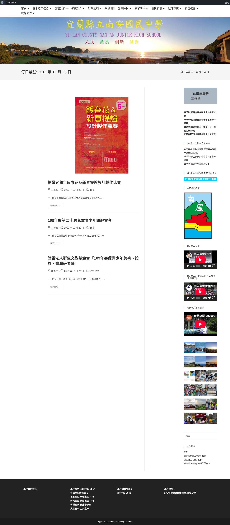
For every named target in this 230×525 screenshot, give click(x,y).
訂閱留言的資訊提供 (193, 459)
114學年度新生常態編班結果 (197, 164)
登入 (186, 452)
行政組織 (93, 8)
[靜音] (209, 265)
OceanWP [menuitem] (11, 2)
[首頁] (182, 72)
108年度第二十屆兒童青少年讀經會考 (80, 220)
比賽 (92, 190)
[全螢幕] (213, 265)
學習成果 (140, 8)
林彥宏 (54, 190)
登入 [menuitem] (227, 2)
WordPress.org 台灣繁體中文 (197, 463)
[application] (200, 259)
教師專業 (173, 8)
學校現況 (110, 8)
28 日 (206, 72)
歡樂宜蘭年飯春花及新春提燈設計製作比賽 (84, 182)
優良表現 (156, 8)
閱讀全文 (55, 206)
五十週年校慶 (41, 8)
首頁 (23, 8)
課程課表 (60, 8)
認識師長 (123, 8)
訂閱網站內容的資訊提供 (195, 456)
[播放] (187, 265)
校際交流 (26, 13)
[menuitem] (2, 2)
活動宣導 (94, 271)
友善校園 (190, 8)
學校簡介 (76, 8)
